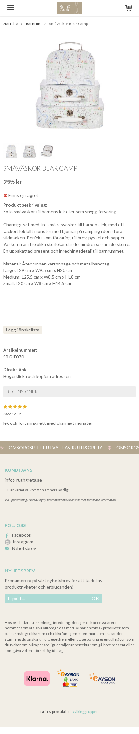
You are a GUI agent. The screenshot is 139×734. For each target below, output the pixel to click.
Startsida (10, 23)
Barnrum (34, 23)
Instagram (23, 541)
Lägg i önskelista (22, 329)
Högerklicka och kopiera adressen (37, 376)
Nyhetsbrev (24, 548)
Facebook (21, 535)
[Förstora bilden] (69, 86)
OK (95, 598)
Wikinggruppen (86, 712)
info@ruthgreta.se (23, 480)
